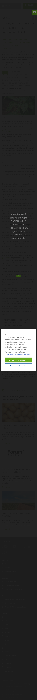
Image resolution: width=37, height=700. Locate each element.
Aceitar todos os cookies (19, 360)
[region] (18, 350)
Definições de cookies (18, 366)
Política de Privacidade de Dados (18, 354)
